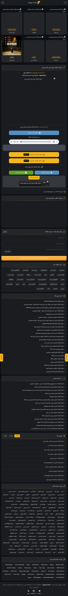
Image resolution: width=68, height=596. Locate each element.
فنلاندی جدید (40, 289)
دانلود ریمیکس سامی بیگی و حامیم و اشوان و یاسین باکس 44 (47, 336)
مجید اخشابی (22, 533)
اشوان (27, 495)
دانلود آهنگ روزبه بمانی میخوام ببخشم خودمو (51, 340)
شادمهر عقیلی (22, 520)
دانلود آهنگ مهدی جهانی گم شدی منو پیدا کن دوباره (49, 403)
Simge (23, 574)
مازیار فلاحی (50, 533)
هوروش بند (45, 549)
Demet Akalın (8, 565)
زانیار (46, 514)
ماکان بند (31, 533)
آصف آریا (33, 492)
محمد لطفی (52, 539)
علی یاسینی (43, 530)
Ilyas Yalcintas (60, 571)
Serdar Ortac (40, 574)
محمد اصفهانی (13, 536)
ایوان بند (18, 501)
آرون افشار (41, 492)
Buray (28, 565)
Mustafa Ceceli (60, 574)
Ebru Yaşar (42, 568)
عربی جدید (34, 270)
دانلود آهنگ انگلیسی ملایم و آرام (55, 368)
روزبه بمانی (14, 511)
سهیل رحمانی (51, 517)
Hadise (20, 568)
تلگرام (39, 593)
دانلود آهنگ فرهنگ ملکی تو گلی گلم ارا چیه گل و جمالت (49, 387)
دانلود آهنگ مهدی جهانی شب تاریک (54, 393)
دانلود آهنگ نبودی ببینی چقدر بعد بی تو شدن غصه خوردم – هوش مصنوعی (44, 304)
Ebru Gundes (50, 568)
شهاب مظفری (30, 524)
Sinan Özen (8, 574)
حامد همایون (52, 508)
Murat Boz (5, 571)
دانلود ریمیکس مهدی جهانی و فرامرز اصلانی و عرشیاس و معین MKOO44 (45, 308)
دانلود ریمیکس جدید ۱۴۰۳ (57, 349)
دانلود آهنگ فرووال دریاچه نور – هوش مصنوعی (51, 317)
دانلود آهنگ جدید (48, 192)
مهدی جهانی (15, 543)
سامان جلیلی (23, 514)
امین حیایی (52, 501)
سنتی (62, 284)
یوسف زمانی (13, 552)
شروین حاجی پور (50, 524)
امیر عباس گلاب (35, 498)
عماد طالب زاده (13, 530)
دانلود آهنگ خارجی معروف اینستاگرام (54, 365)
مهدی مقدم (6, 543)
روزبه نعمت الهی (59, 514)
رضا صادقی (47, 511)
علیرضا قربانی (23, 530)
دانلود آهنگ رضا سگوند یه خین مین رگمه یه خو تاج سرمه (49, 327)
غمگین (52, 275)
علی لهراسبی (60, 530)
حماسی (55, 289)
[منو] (65, 2)
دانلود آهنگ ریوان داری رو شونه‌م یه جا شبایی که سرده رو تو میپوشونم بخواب (43, 390)
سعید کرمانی (8, 514)
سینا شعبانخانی (41, 520)
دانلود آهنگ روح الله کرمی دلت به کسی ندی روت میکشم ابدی (47, 429)
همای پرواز (53, 549)
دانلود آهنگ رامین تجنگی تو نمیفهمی (54, 406)
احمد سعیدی (51, 495)
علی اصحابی (52, 527)
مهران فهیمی (43, 546)
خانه (47, 127)
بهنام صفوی (34, 504)
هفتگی (17, 436)
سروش (16, 514)
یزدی (17, 284)
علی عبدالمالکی (9, 527)
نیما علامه (61, 549)
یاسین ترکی (30, 552)
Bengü (51, 565)
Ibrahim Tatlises (11, 568)
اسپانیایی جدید (42, 280)
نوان (11, 546)
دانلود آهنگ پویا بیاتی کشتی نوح (52, 68)
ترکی (23, 284)
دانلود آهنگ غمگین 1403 (57, 359)
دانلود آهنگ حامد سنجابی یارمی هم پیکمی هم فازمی (50, 333)
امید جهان (61, 498)
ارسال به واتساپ (20, 173)
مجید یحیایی (52, 536)
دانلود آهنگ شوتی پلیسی (57, 362)
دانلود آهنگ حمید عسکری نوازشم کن (54, 476)
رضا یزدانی (22, 511)
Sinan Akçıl (16, 574)
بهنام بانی (42, 504)
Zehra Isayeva (37, 578)
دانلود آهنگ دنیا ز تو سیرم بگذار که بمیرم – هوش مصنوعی (48, 311)
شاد (45, 275)
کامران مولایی (21, 549)
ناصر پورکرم (18, 546)
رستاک (62, 511)
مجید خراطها (13, 533)
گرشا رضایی (61, 552)
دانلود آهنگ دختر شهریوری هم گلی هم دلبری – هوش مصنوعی (47, 384)
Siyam (29, 578)
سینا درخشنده (60, 520)
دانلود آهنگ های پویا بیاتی (33, 167)
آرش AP (57, 492)
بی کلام (29, 275)
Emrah (35, 568)
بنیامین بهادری (52, 504)
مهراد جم (61, 546)
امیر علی (27, 498)
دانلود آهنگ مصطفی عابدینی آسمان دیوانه (52, 346)
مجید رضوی (61, 536)
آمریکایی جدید (15, 270)
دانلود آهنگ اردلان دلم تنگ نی (56, 446)
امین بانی (11, 498)
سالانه (5, 436)
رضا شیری (55, 511)
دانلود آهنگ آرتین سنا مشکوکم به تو (54, 463)
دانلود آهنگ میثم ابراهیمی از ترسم (54, 467)
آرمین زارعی (49, 492)
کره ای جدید (38, 275)
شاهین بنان (12, 520)
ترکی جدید (53, 270)
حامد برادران (14, 504)
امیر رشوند (45, 498)
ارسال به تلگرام (45, 173)
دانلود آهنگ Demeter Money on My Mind (53, 324)
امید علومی (53, 498)
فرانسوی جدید (42, 284)
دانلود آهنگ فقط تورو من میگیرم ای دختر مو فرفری (50, 330)
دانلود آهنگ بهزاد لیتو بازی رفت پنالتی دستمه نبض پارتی (49, 419)
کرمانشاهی (44, 270)
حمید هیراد (9, 508)
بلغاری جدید (9, 284)
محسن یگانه (22, 536)
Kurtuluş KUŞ (35, 571)
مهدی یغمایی (53, 546)
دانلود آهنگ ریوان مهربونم (56, 397)
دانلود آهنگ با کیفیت (33, 155)
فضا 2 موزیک (32, 2)
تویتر (28, 593)
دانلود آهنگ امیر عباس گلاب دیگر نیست (53, 441)
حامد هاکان (61, 508)
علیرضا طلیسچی (33, 530)
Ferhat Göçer (27, 568)
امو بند (12, 495)
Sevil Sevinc (31, 574)
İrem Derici (51, 571)
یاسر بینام (47, 552)
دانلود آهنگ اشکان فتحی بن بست (55, 413)
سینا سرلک (51, 520)
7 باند (62, 492)
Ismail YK (43, 571)
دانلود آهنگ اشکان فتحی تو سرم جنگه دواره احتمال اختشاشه (47, 409)
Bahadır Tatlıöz (60, 565)
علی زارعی (43, 527)
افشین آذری (20, 495)
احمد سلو (43, 495)
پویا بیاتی (41, 127)
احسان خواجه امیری (23, 492)
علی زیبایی (26, 527)
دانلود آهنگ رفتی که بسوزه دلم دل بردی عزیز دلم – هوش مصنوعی (46, 320)
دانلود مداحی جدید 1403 (58, 356)
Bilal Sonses (44, 565)
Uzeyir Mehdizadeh (48, 578)
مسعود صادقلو (60, 543)
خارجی (62, 280)
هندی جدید (20, 280)
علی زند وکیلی (35, 527)
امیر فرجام (19, 498)
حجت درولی (27, 508)
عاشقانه (11, 280)
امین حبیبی (61, 501)
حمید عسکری (17, 508)
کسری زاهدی (11, 549)
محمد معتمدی (42, 539)
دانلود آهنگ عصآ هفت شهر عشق (55, 480)
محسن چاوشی (32, 536)
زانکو (51, 514)
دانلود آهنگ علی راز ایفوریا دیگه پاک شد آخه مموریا (50, 422)
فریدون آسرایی (60, 533)
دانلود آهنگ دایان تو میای (57, 458)
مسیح (51, 543)
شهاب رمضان (39, 524)
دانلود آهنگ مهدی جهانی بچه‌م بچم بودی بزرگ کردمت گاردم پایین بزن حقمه (44, 400)
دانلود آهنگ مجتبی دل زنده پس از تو (54, 343)
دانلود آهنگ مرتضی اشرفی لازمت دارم (54, 450)
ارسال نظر (7, 251)
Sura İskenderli (60, 578)
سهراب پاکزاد (60, 517)
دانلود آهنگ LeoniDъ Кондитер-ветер (54, 301)
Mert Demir (14, 571)
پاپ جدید (61, 270)
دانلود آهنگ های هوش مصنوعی (55, 352)
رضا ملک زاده (31, 511)
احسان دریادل (12, 492)
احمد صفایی (35, 495)
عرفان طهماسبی (9, 524)
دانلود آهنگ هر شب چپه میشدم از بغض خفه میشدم (50, 425)
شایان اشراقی (60, 524)
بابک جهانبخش (9, 501)
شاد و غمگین (53, 284)
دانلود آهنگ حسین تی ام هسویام (55, 314)
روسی (62, 289)
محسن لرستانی (42, 536)
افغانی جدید (61, 275)
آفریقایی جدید (53, 280)
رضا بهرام (31, 514)
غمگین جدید (32, 284)
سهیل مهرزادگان (40, 517)
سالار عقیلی (40, 514)
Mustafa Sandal (50, 574)
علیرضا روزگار (60, 527)
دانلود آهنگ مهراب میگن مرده (56, 454)
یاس (54, 552)
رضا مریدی (39, 511)
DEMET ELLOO (60, 568)
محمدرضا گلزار (32, 539)
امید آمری (5, 495)
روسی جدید (11, 275)
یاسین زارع (21, 552)
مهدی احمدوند (25, 543)
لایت (48, 289)
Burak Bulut (35, 565)
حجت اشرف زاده (36, 508)
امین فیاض (35, 501)
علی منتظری (52, 530)
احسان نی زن (60, 495)
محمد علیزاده (60, 539)
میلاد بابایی (34, 546)
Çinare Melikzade (19, 565)
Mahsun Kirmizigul (24, 571)
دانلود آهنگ (41, 73)
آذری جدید (25, 270)
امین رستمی (43, 501)
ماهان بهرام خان (40, 533)
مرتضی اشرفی (22, 539)
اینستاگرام (33, 593)
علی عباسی (18, 527)
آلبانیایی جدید (30, 280)
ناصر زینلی (26, 546)
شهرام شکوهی (20, 524)
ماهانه (11, 436)
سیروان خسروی (9, 517)
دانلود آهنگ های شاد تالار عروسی (55, 372)
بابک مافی (61, 504)
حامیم (44, 508)
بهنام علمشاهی (24, 504)
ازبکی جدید (20, 275)
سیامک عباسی (30, 517)
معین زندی (34, 543)
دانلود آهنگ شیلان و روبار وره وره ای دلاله (53, 416)
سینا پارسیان (31, 520)
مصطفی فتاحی (44, 543)
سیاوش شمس (19, 517)
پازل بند (37, 549)
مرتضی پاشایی (12, 539)
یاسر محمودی (39, 552)
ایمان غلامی (26, 501)
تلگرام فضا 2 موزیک (33, 133)
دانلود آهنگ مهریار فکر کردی (56, 471)
